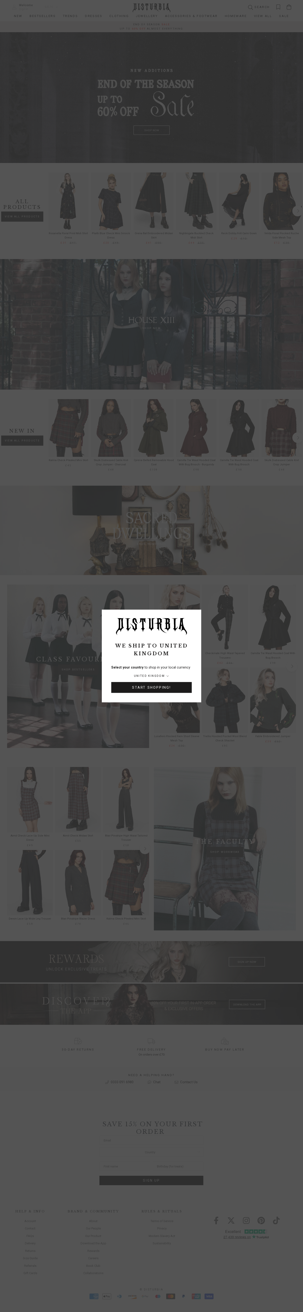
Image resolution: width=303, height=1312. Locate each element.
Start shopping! (151, 687)
